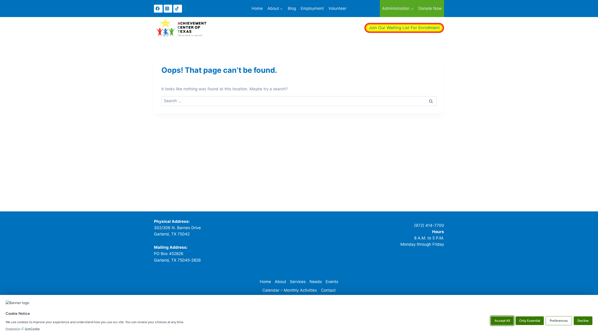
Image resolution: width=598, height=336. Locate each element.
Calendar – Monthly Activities (289, 290)
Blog (292, 8)
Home (257, 8)
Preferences (559, 320)
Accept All (502, 320)
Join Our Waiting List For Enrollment (404, 27)
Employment (312, 8)
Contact (328, 290)
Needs (316, 281)
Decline (583, 320)
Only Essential (529, 320)
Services (298, 281)
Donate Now (430, 8)
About (280, 281)
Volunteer (337, 8)
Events (332, 281)
